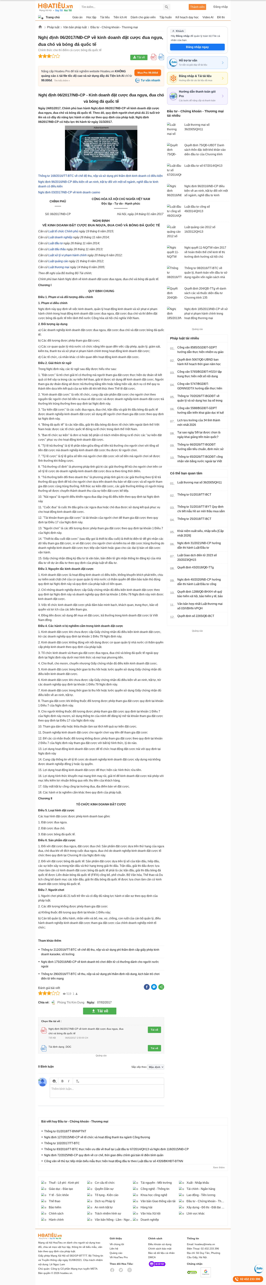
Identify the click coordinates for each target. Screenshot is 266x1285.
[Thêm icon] (54, 1081)
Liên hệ (114, 1248)
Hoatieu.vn (40, 27)
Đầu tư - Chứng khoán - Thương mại (114, 27)
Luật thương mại (58, 267)
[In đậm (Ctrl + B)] (62, 1081)
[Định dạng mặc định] (77, 1081)
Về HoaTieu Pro (119, 1257)
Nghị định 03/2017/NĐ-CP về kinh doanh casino (69, 192)
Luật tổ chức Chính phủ (63, 231)
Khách (180, 31)
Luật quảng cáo (58, 261)
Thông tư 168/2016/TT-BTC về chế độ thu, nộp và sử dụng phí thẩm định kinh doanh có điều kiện (100, 175)
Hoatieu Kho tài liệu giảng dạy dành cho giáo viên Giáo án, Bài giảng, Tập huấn (55, 7)
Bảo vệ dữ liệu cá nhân (161, 1252)
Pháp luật (53, 27)
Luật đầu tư (55, 243)
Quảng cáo (116, 1252)
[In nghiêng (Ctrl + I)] (69, 1081)
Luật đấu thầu (57, 249)
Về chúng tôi (117, 1244)
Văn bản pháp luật (75, 27)
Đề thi (221, 17)
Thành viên (197, 7)
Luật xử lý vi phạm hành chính (67, 255)
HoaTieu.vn (54, 1236)
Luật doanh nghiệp (60, 237)
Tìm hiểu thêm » (62, 80)
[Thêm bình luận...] (107, 1091)
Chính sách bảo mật (159, 1248)
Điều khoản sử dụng (159, 1244)
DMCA (152, 1257)
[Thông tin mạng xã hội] (157, 1267)
